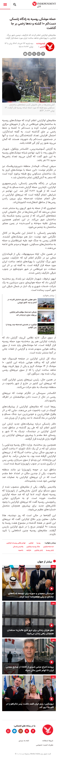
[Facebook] (43, 54)
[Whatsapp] (39, 54)
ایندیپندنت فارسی (40, 45)
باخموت (20, 550)
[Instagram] (20, 731)
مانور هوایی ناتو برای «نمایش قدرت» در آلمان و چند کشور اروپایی (22, 301)
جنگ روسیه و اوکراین (33, 546)
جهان (40, 562)
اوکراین (31, 543)
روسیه (38, 543)
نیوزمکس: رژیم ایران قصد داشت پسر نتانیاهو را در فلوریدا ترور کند (30, 705)
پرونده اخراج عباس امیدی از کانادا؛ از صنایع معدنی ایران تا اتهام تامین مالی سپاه (30, 668)
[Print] (25, 54)
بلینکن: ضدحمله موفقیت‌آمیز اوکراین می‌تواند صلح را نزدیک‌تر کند (23, 314)
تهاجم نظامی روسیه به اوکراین (15, 543)
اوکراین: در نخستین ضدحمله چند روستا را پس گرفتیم (21, 326)
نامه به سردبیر (24, 740)
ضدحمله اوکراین (48, 546)
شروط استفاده (47, 740)
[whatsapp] (8, 731)
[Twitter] (34, 54)
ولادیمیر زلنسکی (18, 546)
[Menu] (5, 4)
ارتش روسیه (50, 550)
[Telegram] (14, 731)
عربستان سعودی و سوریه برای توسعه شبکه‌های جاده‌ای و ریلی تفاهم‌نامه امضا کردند (31, 595)
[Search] (14, 4)
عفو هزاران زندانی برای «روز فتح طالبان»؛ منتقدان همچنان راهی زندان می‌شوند (30, 632)
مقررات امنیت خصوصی (44, 745)
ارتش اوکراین (38, 550)
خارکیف (28, 550)
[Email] (30, 54)
